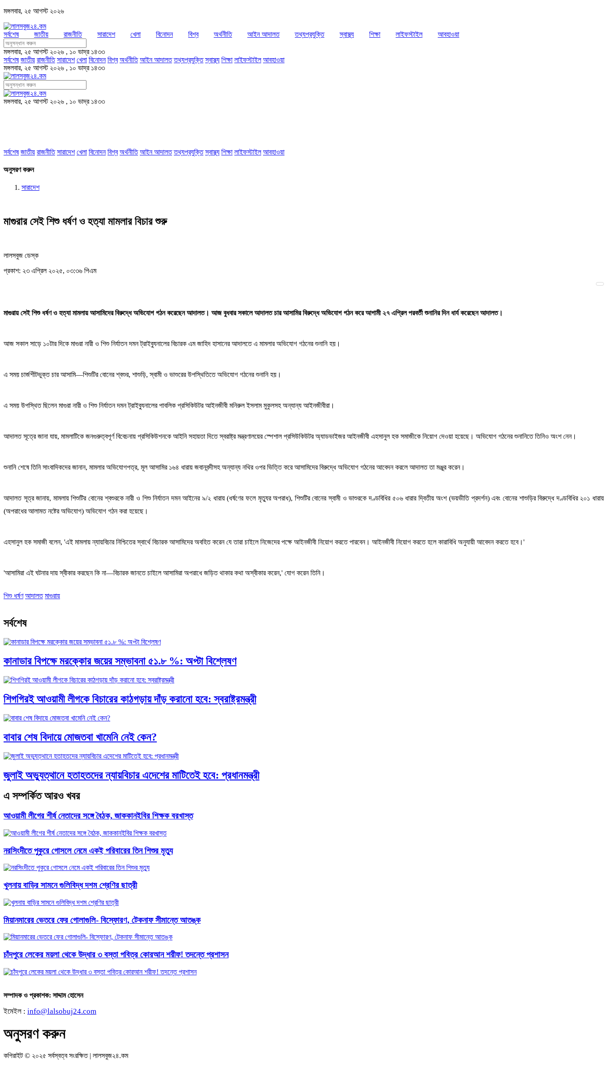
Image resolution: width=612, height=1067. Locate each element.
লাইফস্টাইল (409, 34)
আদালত (34, 596)
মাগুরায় (52, 596)
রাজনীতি (73, 34)
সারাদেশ (106, 34)
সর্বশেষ (11, 34)
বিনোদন (164, 34)
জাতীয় (41, 34)
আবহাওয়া (448, 34)
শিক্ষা (374, 34)
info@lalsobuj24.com (61, 1011)
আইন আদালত (263, 34)
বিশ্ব (193, 34)
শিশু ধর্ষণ (13, 596)
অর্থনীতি (223, 34)
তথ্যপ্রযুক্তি (309, 34)
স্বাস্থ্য (347, 34)
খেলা (135, 34)
